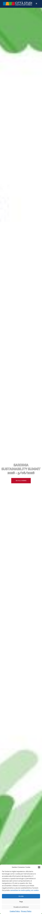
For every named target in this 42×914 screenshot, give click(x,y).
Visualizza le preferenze (21, 907)
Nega (21, 901)
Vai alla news (21, 480)
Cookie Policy (15, 911)
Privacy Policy (26, 911)
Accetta (21, 896)
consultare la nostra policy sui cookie (24, 890)
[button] (39, 867)
